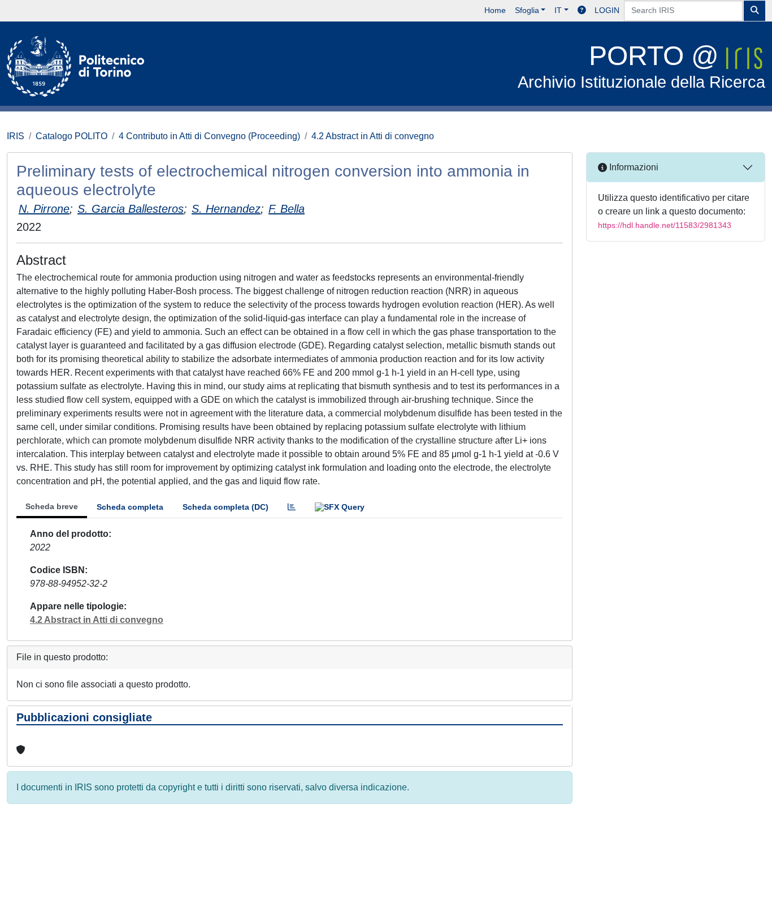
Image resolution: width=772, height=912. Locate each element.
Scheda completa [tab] (130, 506)
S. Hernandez (226, 209)
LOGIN (607, 10)
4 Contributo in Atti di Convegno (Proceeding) (209, 136)
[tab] (291, 507)
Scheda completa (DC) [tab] (225, 506)
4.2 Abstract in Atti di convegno (372, 136)
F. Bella (286, 209)
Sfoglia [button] (527, 10)
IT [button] (558, 10)
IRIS (15, 136)
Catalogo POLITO (71, 136)
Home (495, 10)
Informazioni (632, 167)
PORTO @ (641, 66)
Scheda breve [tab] (51, 506)
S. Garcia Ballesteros (130, 209)
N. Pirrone (44, 209)
